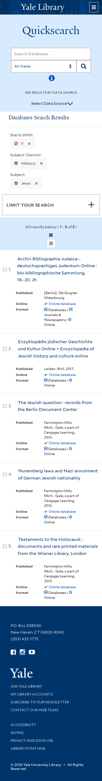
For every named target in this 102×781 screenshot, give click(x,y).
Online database (62, 304)
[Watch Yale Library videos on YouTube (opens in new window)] (32, 652)
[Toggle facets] (91, 204)
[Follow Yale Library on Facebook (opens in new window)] (13, 652)
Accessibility (23, 725)
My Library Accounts (32, 694)
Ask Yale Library (26, 686)
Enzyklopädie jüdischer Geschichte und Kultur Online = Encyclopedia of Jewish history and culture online (56, 348)
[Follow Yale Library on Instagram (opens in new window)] (22, 652)
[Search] (83, 66)
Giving (17, 733)
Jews (26, 183)
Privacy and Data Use (32, 741)
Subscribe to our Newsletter (40, 702)
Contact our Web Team (34, 710)
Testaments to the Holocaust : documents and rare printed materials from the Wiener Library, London (58, 546)
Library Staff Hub (28, 748)
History (28, 163)
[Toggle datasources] (70, 104)
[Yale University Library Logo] (51, 7)
